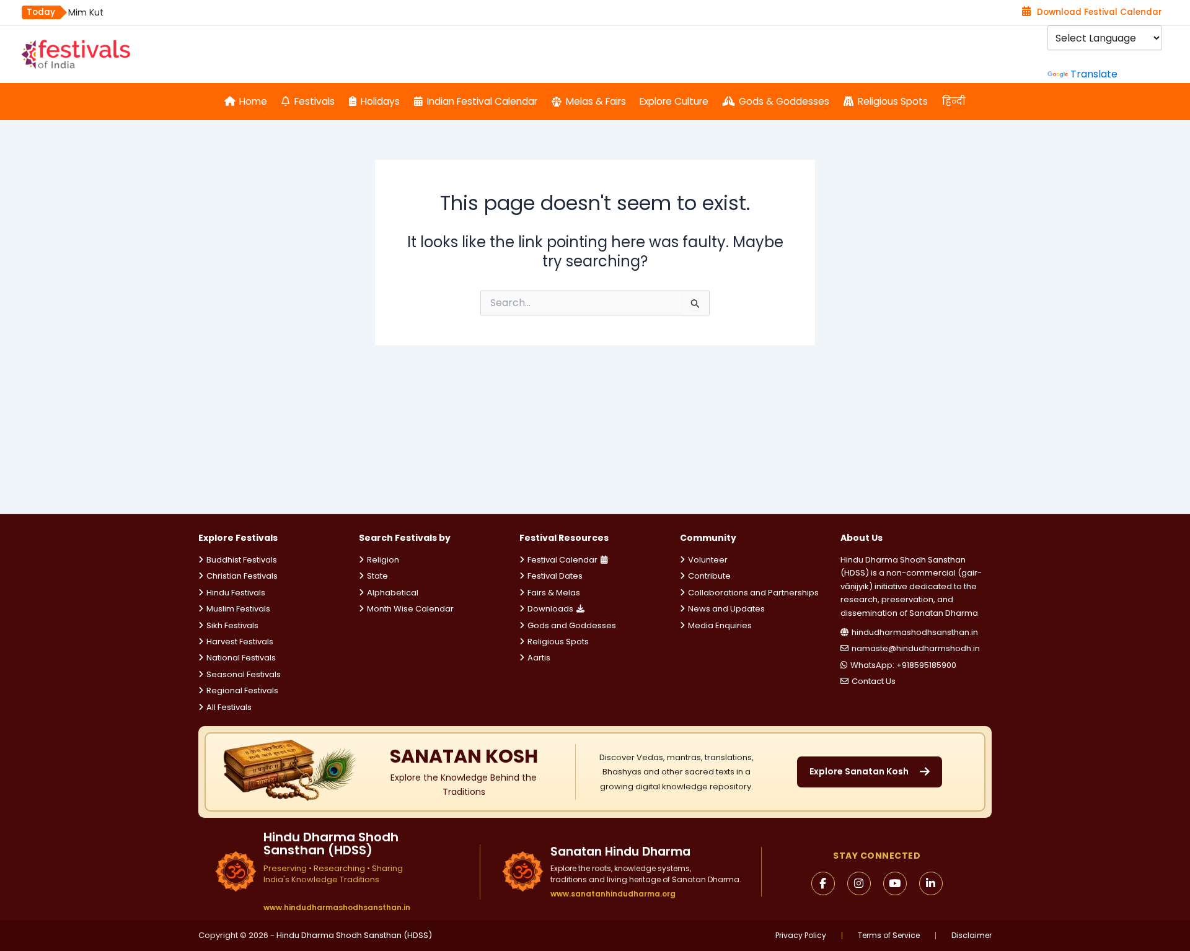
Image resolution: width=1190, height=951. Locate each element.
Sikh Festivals (232, 625)
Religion (383, 560)
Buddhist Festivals (241, 560)
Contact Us (874, 681)
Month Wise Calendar (410, 609)
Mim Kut (86, 12)
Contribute (709, 576)
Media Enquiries (720, 625)
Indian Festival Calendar (482, 101)
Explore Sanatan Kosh (859, 771)
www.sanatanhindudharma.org (613, 893)
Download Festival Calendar (1099, 12)
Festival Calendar (562, 560)
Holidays (380, 101)
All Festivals (229, 707)
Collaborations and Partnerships (753, 592)
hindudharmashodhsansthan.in (915, 632)
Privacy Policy (800, 935)
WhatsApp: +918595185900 (903, 665)
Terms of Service (889, 935)
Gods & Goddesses (784, 101)
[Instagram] (859, 883)
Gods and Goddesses (571, 625)
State (377, 576)
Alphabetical (392, 592)
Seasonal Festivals (243, 674)
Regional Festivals (242, 690)
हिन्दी (954, 101)
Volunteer (708, 560)
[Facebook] (823, 883)
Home (253, 101)
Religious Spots (893, 101)
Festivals (314, 101)
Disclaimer (971, 935)
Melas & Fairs (596, 101)
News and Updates (726, 609)
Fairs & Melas (553, 592)
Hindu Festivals (235, 592)
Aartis (538, 658)
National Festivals (241, 658)
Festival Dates (555, 576)
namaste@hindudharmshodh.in (916, 648)
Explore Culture (674, 101)
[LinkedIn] (931, 883)
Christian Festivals (242, 576)
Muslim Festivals (238, 609)
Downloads (550, 609)
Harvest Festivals (239, 641)
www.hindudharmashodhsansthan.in (336, 908)
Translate (1093, 74)
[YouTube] (895, 883)
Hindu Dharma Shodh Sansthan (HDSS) (354, 935)
